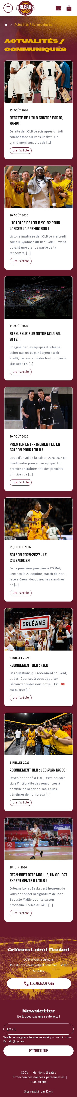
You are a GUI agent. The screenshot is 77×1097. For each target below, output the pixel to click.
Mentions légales (44, 1072)
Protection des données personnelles (38, 1077)
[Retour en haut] (67, 1088)
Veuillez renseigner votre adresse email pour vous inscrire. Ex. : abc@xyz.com (37, 1039)
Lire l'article (20, 150)
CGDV (24, 1072)
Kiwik (49, 1091)
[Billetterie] (58, 8)
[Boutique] (69, 8)
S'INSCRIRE (38, 1051)
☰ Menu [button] (8, 8)
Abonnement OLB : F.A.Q (29, 665)
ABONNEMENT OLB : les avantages (37, 770)
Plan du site (38, 1082)
